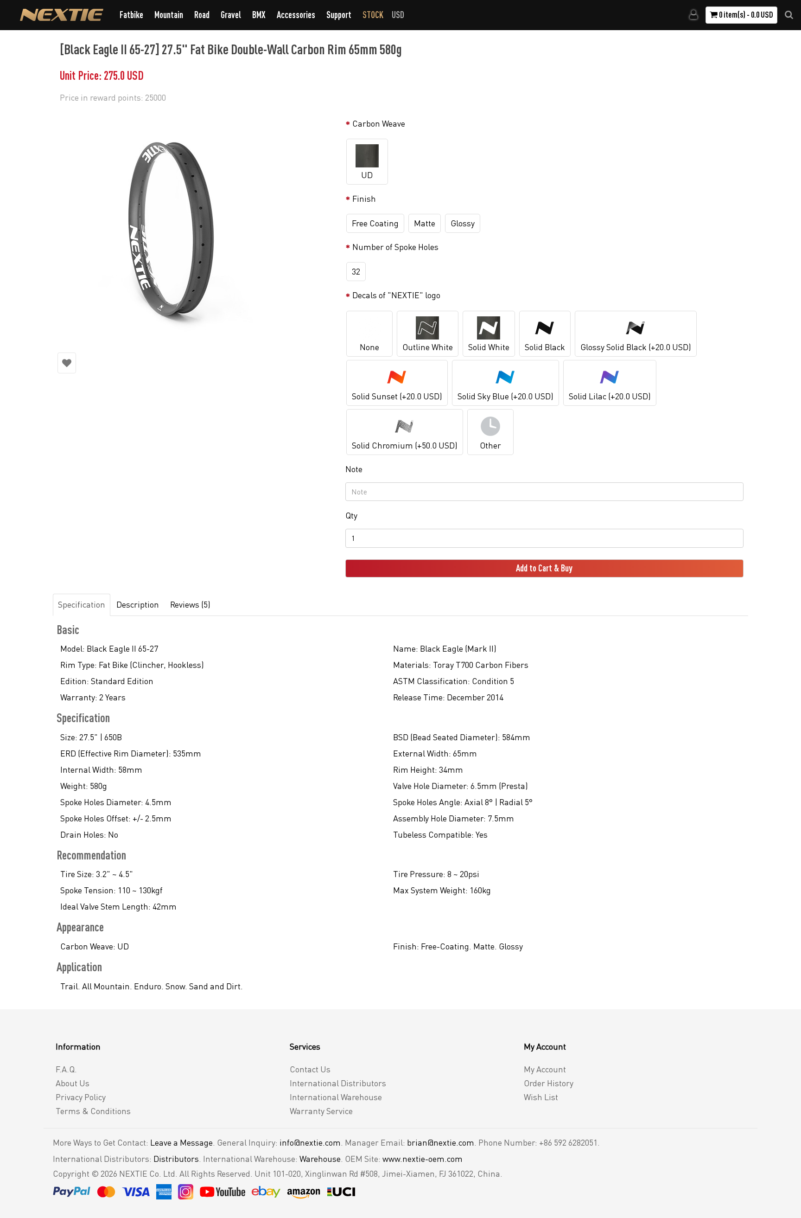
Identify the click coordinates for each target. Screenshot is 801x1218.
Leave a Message (181, 1142)
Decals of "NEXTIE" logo (396, 295)
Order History (548, 1083)
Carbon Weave (378, 123)
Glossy (463, 223)
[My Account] (694, 15)
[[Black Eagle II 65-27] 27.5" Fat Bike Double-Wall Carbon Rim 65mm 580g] (196, 227)
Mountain (168, 14)
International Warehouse (336, 1097)
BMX (259, 14)
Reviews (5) (190, 604)
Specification (81, 604)
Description (137, 604)
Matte (424, 223)
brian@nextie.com (440, 1142)
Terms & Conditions (93, 1111)
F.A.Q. (66, 1069)
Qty (351, 515)
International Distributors (338, 1083)
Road (202, 14)
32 (356, 271)
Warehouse (320, 1159)
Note (353, 469)
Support (338, 14)
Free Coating (375, 223)
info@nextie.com (310, 1142)
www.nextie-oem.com (422, 1159)
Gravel (231, 14)
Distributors (176, 1159)
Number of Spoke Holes (395, 247)
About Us (72, 1083)
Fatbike (131, 14)
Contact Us (310, 1069)
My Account (545, 1069)
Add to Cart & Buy (544, 568)
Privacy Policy (81, 1097)
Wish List (541, 1097)
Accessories (296, 14)
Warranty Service (321, 1111)
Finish (364, 198)
